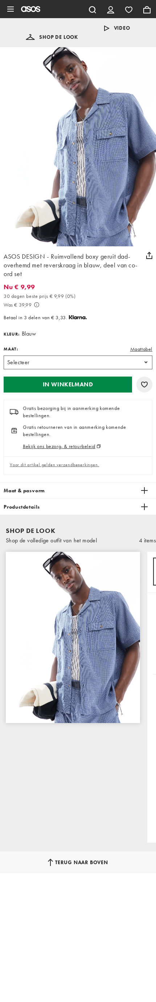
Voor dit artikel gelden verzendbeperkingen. (54, 465)
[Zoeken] (92, 9)
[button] (52, 37)
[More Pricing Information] (36, 304)
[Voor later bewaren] (144, 385)
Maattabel (141, 349)
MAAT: (11, 349)
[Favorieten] (129, 9)
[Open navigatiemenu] (10, 9)
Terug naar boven (81, 862)
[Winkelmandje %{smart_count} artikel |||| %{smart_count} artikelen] (147, 9)
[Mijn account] (111, 9)
